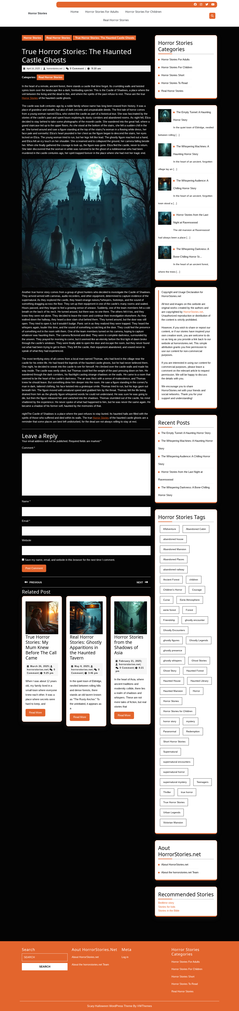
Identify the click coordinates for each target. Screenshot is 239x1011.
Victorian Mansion (173, 822)
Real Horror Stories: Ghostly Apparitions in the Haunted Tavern (86, 647)
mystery (190, 721)
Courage (197, 589)
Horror (196, 691)
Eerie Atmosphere (190, 599)
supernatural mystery (175, 782)
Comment (28, 447)
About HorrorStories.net (174, 864)
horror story (169, 721)
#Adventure (169, 529)
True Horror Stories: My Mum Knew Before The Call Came (41, 647)
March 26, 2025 (39, 666)
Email (26, 520)
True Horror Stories (174, 802)
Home (75, 12)
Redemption (193, 731)
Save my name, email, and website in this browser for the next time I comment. (70, 559)
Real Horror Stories (116, 20)
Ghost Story (169, 670)
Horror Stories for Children (177, 711)
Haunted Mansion (173, 691)
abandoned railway (173, 569)
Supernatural (170, 751)
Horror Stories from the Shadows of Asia (128, 645)
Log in (125, 957)
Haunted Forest (195, 670)
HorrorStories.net (193, 311)
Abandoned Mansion (174, 549)
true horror (187, 792)
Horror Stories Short (172, 75)
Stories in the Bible (168, 910)
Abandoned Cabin (196, 529)
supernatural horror (174, 772)
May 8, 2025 (82, 666)
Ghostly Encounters (174, 630)
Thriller (167, 792)
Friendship (169, 620)
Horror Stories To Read (174, 83)
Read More (37, 713)
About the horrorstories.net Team (180, 872)
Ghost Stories (199, 660)
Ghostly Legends (198, 640)
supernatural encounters (176, 761)
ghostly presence (172, 650)
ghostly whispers (172, 660)
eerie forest (169, 610)
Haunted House (172, 680)
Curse (166, 599)
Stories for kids (166, 906)
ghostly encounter (195, 620)
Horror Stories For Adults (102, 12)
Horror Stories (37, 13)
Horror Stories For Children (143, 12)
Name (26, 501)
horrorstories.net (37, 669)
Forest (189, 610)
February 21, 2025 (130, 661)
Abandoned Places (173, 559)
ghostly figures (171, 640)
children (193, 579)
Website (26, 540)
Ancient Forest (171, 579)
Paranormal (169, 731)
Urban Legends (171, 812)
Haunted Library (199, 680)
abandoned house (173, 539)
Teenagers (202, 782)
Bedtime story (166, 902)
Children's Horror (172, 589)
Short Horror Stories (174, 741)
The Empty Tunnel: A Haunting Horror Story (186, 432)
